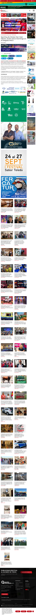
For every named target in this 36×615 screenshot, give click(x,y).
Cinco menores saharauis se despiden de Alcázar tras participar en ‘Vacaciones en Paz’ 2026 (20, 467)
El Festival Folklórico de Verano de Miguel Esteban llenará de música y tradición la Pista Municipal (20, 275)
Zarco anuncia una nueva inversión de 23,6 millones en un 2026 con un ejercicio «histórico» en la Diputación (6, 402)
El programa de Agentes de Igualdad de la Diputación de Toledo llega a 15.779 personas (7, 467)
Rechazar (23, 611)
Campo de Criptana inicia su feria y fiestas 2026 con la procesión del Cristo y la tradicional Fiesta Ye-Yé (20, 516)
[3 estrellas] (2, 53)
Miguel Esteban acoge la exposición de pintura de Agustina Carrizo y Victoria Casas (6, 563)
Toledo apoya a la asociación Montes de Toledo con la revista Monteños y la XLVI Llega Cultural (20, 226)
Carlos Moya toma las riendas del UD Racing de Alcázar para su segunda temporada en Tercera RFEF (20, 370)
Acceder (31, 125)
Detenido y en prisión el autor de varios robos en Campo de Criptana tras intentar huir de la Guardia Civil (6, 418)
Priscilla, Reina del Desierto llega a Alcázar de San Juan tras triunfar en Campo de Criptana (20, 307)
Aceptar (18, 611)
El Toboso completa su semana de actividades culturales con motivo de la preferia (6, 354)
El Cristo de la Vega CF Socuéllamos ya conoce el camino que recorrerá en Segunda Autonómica (19, 386)
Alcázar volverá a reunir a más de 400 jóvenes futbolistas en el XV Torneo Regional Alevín (6, 370)
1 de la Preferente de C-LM (13, 60)
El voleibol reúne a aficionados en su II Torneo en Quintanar (6, 532)
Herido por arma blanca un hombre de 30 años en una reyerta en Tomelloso (6, 322)
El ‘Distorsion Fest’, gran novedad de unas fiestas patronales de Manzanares (6, 337)
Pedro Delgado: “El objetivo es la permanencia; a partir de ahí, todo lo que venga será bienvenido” (20, 210)
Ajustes (29, 611)
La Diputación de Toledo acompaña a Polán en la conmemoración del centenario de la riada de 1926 (6, 500)
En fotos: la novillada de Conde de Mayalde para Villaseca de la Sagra (6, 385)
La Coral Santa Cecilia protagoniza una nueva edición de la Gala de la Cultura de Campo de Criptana (19, 242)
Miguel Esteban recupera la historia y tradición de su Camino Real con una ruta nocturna (6, 451)
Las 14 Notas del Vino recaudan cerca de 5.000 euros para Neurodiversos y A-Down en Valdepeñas (6, 259)
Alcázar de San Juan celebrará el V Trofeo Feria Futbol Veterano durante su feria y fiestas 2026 (6, 516)
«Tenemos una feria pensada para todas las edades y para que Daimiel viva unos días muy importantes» (7, 226)
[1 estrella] (1, 53)
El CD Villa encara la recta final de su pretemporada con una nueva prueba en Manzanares (19, 402)
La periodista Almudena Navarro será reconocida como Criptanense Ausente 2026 (20, 354)
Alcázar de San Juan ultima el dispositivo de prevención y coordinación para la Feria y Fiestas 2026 (7, 210)
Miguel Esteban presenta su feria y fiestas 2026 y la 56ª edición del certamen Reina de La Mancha (20, 338)
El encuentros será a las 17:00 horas (8, 35)
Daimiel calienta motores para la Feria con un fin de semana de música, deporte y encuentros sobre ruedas (20, 532)
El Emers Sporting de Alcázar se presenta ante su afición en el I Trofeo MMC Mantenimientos (20, 291)
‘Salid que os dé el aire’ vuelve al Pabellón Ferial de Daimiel (20, 417)
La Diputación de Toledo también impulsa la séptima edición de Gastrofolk (20, 258)
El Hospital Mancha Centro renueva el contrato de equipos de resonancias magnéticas (19, 483)
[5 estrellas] (3, 53)
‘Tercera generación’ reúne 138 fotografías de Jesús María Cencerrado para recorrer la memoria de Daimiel (6, 242)
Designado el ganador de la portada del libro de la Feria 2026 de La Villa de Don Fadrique (6, 435)
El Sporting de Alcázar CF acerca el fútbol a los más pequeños (19, 499)
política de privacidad (11, 605)
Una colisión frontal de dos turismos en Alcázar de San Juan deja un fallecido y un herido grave (6, 483)
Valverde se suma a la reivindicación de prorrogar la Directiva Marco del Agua (20, 322)
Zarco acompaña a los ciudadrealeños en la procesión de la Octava (5, 548)
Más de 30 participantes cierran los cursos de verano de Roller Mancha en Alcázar (7, 290)
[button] (30, 10)
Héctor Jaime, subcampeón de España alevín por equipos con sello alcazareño (7, 306)
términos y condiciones (19, 605)
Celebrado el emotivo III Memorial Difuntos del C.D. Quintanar (20, 548)
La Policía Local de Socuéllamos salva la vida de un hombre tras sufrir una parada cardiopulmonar (20, 451)
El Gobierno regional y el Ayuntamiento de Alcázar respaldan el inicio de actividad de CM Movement (6, 275)
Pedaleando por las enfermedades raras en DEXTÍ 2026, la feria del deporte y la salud (19, 435)
